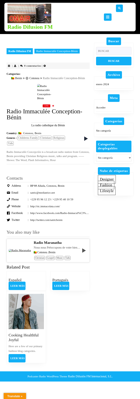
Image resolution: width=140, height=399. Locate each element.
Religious (58, 137)
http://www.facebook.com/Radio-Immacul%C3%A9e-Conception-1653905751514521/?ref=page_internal (60, 213)
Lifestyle (107, 191)
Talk (10, 143)
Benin (18, 78)
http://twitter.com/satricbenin (46, 220)
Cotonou (34, 78)
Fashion (106, 185)
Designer (107, 179)
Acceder (101, 107)
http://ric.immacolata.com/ (45, 206)
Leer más (18, 287)
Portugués (60, 280)
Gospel (50, 258)
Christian (45, 137)
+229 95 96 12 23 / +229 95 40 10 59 (51, 199)
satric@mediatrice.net (42, 192)
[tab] (108, 17)
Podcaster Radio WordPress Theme (47, 376)
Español (15, 280)
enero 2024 (102, 84)
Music (60, 258)
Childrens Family (28, 137)
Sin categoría (103, 130)
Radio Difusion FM (30, 27)
